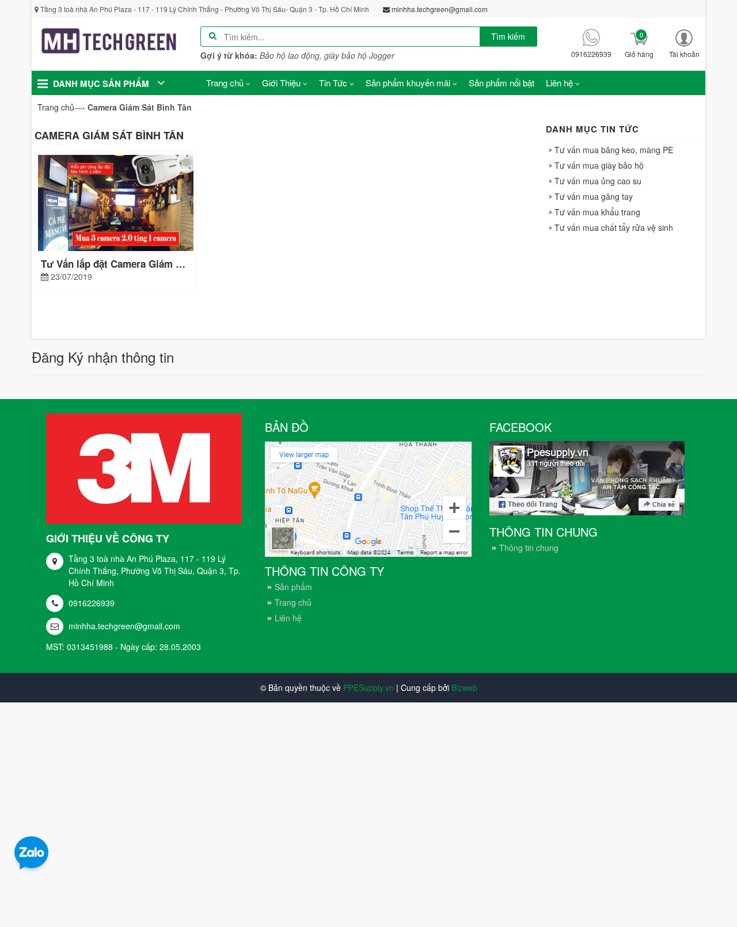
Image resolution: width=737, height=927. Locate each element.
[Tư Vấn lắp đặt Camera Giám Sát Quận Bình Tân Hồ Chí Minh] (115, 201)
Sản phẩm (293, 586)
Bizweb (464, 687)
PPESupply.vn (368, 687)
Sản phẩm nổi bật (501, 83)
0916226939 (92, 603)
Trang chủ (293, 602)
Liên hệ (288, 618)
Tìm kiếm (508, 36)
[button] (684, 43)
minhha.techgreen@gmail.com (124, 626)
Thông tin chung (529, 547)
